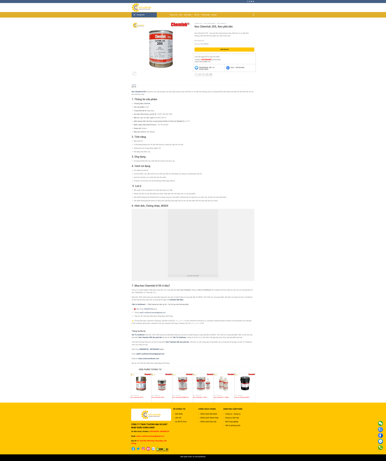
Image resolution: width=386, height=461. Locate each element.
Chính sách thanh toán (209, 418)
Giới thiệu (187, 15)
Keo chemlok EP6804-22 (180, 397)
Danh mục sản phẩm (232, 409)
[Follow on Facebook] (247, 1)
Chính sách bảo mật (208, 422)
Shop (180, 15)
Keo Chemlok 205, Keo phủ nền (150, 337)
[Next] (254, 387)
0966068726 (148, 309)
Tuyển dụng (205, 15)
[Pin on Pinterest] (207, 74)
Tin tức (197, 15)
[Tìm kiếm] (253, 15)
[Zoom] (134, 74)
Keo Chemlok (221, 23)
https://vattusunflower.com (148, 359)
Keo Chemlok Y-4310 (200, 397)
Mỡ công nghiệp (231, 422)
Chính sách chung (207, 409)
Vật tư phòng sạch (232, 425)
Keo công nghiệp (209, 23)
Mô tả (134, 87)
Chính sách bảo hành (208, 414)
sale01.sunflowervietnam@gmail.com (152, 313)
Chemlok (147, 103)
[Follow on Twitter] (251, 1)
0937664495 (206, 60)
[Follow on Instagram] (249, 1)
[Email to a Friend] (203, 74)
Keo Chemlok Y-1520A (221, 397)
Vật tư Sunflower (138, 304)
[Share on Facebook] (196, 74)
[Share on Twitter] (200, 74)
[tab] (134, 87)
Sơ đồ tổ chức (181, 422)
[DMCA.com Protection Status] (162, 449)
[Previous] (131, 387)
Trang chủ (173, 15)
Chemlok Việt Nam (176, 300)
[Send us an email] (253, 1)
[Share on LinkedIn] (211, 74)
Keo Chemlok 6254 (158, 397)
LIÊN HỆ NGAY (224, 49)
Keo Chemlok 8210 (137, 397)
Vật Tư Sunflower (138, 335)
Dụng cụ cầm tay (232, 418)
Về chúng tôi (179, 409)
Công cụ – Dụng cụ (233, 414)
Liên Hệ (213, 15)
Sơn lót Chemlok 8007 (242, 397)
